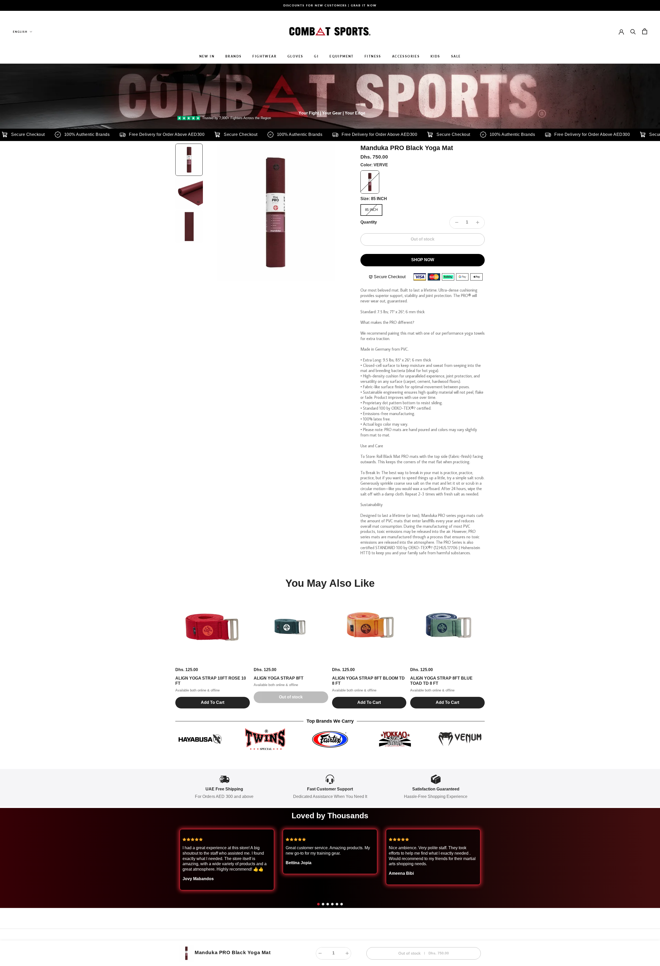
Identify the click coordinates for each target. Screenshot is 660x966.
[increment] (477, 222)
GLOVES (295, 56)
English (20, 31)
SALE (456, 56)
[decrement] (457, 222)
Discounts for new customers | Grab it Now (330, 5)
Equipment (341, 56)
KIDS (435, 56)
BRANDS (233, 56)
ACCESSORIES (406, 56)
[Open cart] (644, 31)
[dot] (318, 904)
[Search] (633, 31)
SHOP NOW (422, 260)
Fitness (373, 56)
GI (316, 56)
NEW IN (206, 56)
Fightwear (264, 56)
